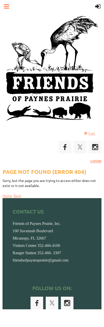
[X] (80, 147)
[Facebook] (65, 147)
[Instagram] (95, 147)
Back (17, 195)
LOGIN (95, 161)
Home (7, 195)
